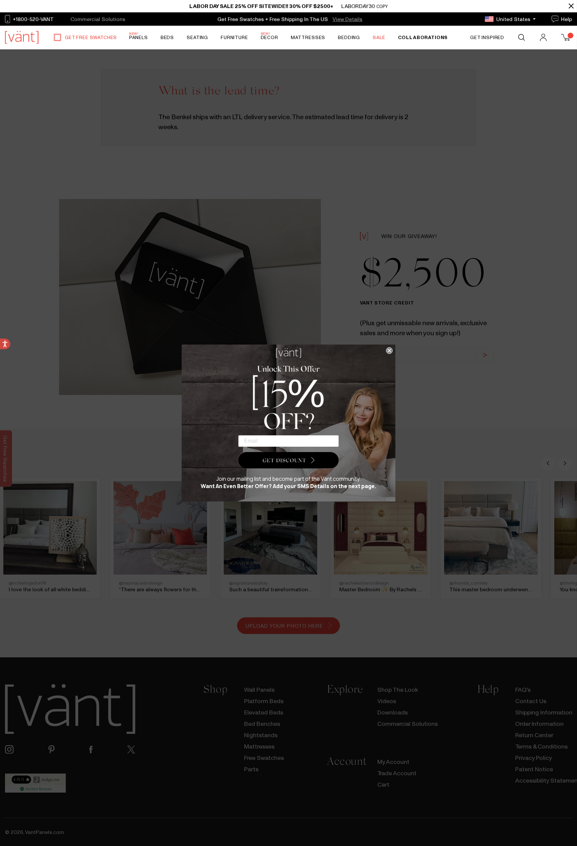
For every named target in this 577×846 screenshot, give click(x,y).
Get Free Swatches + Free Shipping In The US (273, 19)
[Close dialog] (389, 350)
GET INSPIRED (487, 37)
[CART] (566, 37)
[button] (288, 460)
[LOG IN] (544, 37)
